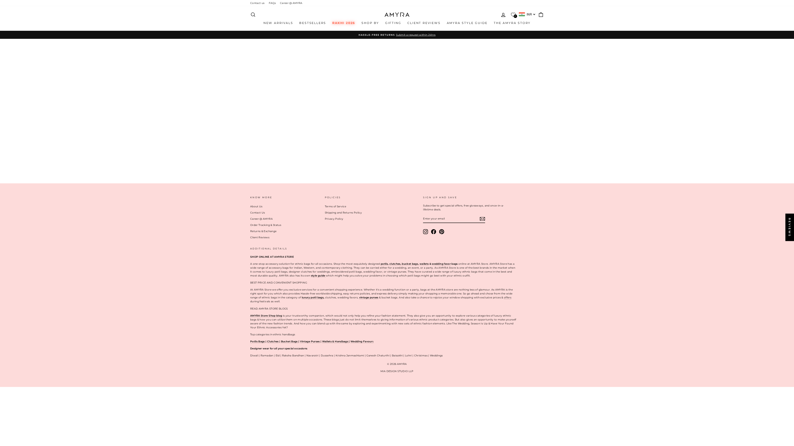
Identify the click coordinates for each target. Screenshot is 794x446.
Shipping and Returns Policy (343, 212)
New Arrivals (278, 23)
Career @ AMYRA (291, 3)
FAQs (272, 3)
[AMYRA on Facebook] (433, 231)
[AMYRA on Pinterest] (441, 231)
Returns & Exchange (263, 231)
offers (507, 297)
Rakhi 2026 (343, 23)
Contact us (257, 3)
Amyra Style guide (467, 23)
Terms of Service (335, 206)
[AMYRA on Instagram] (425, 231)
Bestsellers (312, 23)
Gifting (393, 23)
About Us (256, 206)
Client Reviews (423, 23)
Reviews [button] (789, 227)
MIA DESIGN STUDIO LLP (396, 371)
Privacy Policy (334, 218)
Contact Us (257, 212)
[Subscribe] (482, 218)
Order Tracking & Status (265, 225)
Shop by (370, 23)
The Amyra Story (512, 23)
